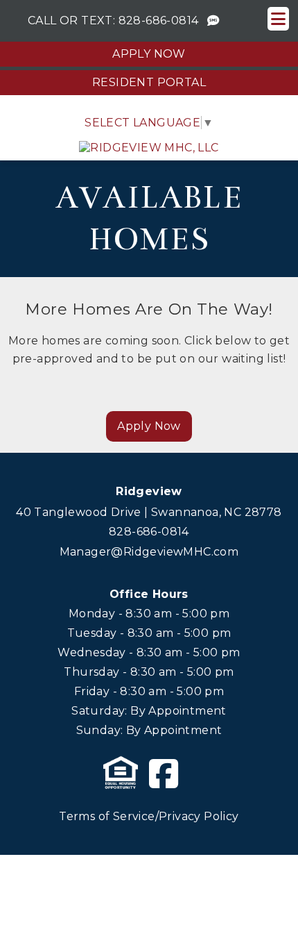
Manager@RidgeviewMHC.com (149, 551)
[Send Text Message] (213, 21)
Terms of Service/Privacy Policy (148, 816)
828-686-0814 (159, 20)
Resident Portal (149, 82)
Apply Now (149, 53)
